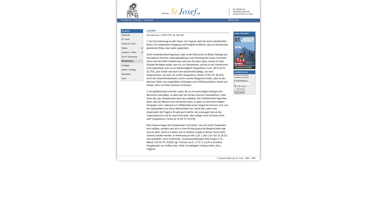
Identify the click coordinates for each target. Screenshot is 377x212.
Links (124, 78)
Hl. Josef (125, 39)
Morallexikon (127, 61)
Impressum (148, 20)
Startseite (126, 35)
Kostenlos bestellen (243, 67)
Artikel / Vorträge (129, 70)
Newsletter (126, 74)
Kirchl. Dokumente (129, 57)
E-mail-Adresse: (241, 81)
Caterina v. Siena (129, 52)
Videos (125, 48)
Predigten (126, 65)
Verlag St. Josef (128, 44)
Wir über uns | (127, 20)
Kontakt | (139, 20)
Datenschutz (233, 20)
